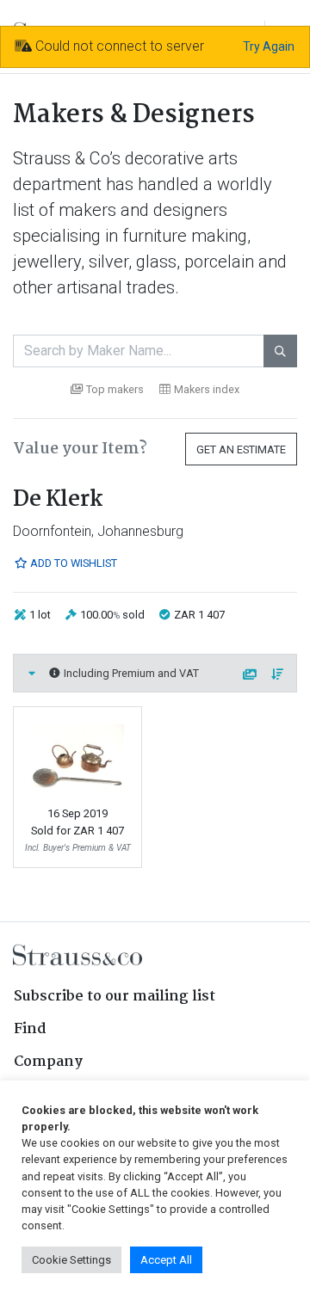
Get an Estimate (241, 449)
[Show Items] (32, 673)
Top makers (115, 389)
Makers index (206, 389)
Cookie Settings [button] (71, 1259)
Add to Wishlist (72, 563)
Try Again (268, 46)
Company (48, 1062)
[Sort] (278, 675)
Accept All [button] (166, 1259)
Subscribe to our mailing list (114, 996)
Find (30, 1029)
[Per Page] (251, 675)
